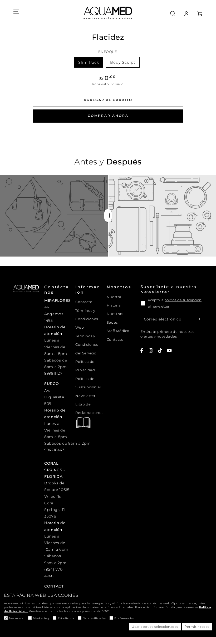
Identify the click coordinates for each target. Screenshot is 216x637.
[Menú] (16, 11)
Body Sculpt (122, 62)
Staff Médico (118, 331)
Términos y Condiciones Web (86, 319)
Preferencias (124, 618)
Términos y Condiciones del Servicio (86, 344)
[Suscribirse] (200, 319)
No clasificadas (94, 618)
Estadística (66, 618)
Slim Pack (88, 62)
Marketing (41, 618)
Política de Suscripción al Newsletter (88, 387)
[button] (172, 13)
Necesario (16, 618)
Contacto (83, 302)
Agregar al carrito (108, 100)
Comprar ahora (108, 116)
